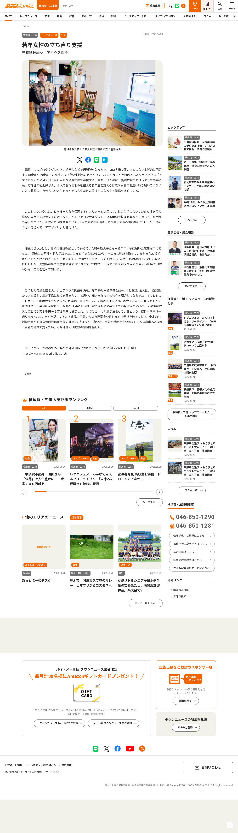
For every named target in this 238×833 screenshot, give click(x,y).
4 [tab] (76, 491)
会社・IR (207, 9)
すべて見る (191, 219)
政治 (101, 16)
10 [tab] (146, 491)
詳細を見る (185, 700)
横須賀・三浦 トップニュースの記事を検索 (191, 414)
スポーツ (86, 16)
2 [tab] (52, 491)
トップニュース (28, 16)
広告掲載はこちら (183, 551)
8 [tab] (122, 491)
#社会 (27, 373)
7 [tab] (111, 491)
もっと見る (148, 502)
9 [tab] (134, 491)
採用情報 (66, 765)
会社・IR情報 (15, 765)
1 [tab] (40, 491)
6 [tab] (99, 491)
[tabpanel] (92, 105)
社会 (59, 16)
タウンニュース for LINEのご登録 (58, 723)
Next (159, 492)
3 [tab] (64, 491)
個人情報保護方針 (14, 772)
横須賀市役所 (181, 590)
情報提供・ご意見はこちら (188, 535)
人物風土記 (189, 16)
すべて (8, 16)
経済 (113, 16)
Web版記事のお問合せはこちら (191, 568)
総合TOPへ (68, 6)
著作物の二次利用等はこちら (190, 543)
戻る (26, 26)
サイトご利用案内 (34, 772)
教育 (71, 16)
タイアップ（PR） (165, 16)
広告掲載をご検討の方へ (42, 765)
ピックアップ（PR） (136, 16)
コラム (207, 16)
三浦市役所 (179, 596)
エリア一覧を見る (145, 603)
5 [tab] (87, 491)
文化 (47, 16)
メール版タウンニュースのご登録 (112, 723)
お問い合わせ (211, 767)
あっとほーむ (226, 16)
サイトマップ (52, 772)
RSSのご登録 (185, 727)
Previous (25, 492)
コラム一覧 (191, 490)
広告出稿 (155, 5)
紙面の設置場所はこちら (187, 560)
